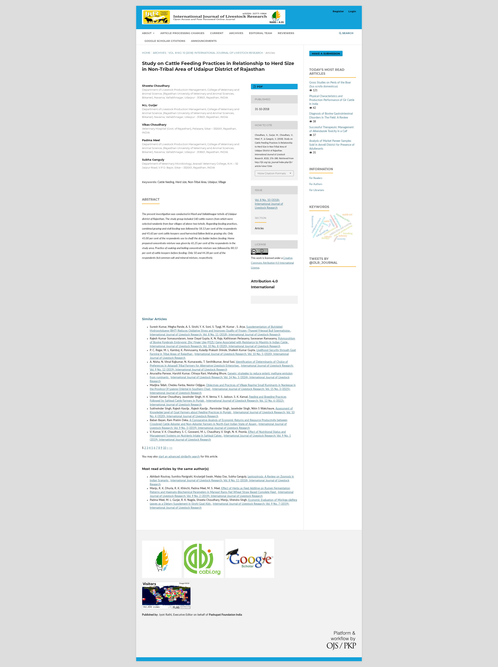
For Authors (315, 184)
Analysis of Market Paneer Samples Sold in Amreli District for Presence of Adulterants (331, 145)
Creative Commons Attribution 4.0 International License (272, 263)
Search (347, 33)
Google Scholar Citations (165, 40)
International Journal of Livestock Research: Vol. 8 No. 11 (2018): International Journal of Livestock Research (215, 334)
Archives (236, 33)
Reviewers (286, 33)
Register (338, 11)
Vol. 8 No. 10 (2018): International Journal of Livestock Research (215, 52)
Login (352, 11)
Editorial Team (260, 33)
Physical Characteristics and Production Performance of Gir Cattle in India (331, 100)
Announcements (204, 40)
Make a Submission (326, 53)
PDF (259, 86)
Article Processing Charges (182, 33)
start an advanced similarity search (179, 456)
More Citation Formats (272, 173)
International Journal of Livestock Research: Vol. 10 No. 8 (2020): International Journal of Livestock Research (215, 346)
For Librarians (316, 190)
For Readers (315, 178)
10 (164, 448)
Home (146, 52)
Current (216, 33)
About (147, 33)
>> (170, 448)
